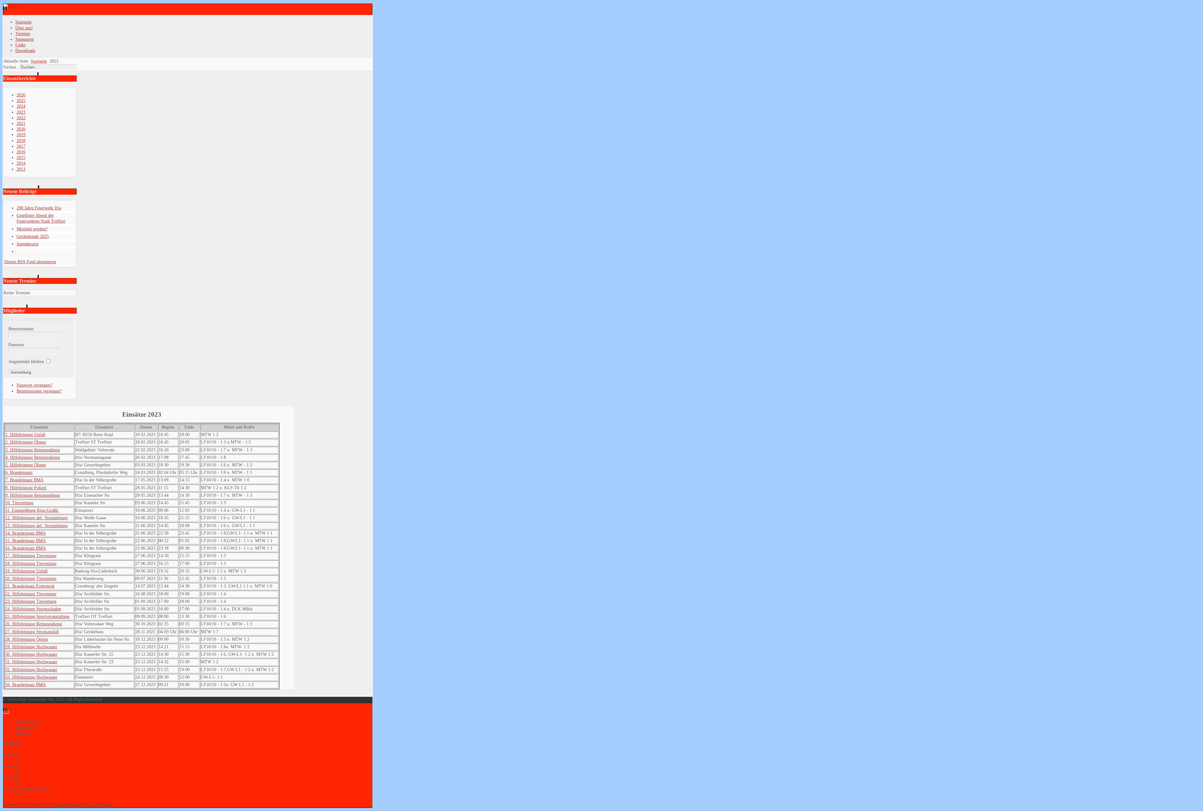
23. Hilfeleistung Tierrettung (30, 601)
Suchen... (11, 67)
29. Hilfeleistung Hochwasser (31, 646)
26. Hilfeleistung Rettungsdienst (33, 624)
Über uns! (24, 28)
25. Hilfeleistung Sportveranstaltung (37, 616)
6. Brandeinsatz (19, 472)
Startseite (23, 22)
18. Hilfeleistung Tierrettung (30, 563)
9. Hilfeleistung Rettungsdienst (32, 495)
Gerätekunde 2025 (33, 236)
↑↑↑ (6, 711)
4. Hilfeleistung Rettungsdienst (32, 457)
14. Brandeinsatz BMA (25, 533)
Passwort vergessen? (34, 385)
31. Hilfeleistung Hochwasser (31, 662)
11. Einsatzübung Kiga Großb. (32, 510)
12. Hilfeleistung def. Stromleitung (36, 518)
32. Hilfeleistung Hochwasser (31, 669)
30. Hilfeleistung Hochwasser (31, 654)
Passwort (16, 344)
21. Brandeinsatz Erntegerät (30, 586)
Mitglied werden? (32, 229)
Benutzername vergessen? (39, 391)
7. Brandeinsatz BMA (24, 480)
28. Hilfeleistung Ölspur (26, 639)
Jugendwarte (28, 244)
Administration (29, 721)
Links (20, 45)
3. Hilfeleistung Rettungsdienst (32, 450)
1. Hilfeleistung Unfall (25, 434)
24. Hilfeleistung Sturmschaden (33, 609)
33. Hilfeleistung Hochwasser (31, 677)
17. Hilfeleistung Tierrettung (30, 555)
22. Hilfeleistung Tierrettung (30, 594)
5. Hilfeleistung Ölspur (25, 465)
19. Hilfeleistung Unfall (26, 571)
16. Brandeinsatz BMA (25, 548)
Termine (22, 33)
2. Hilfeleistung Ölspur (25, 442)
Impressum (25, 727)
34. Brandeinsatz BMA (25, 684)
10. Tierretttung (19, 502)
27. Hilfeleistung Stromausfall (32, 631)
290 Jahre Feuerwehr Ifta (39, 208)
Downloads (25, 50)
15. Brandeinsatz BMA (25, 540)
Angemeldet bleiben (26, 361)
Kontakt (23, 733)
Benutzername (21, 328)
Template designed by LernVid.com (82, 804)
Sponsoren (24, 39)
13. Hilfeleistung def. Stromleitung (36, 525)
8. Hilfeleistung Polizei (25, 487)
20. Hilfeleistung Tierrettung (30, 578)
